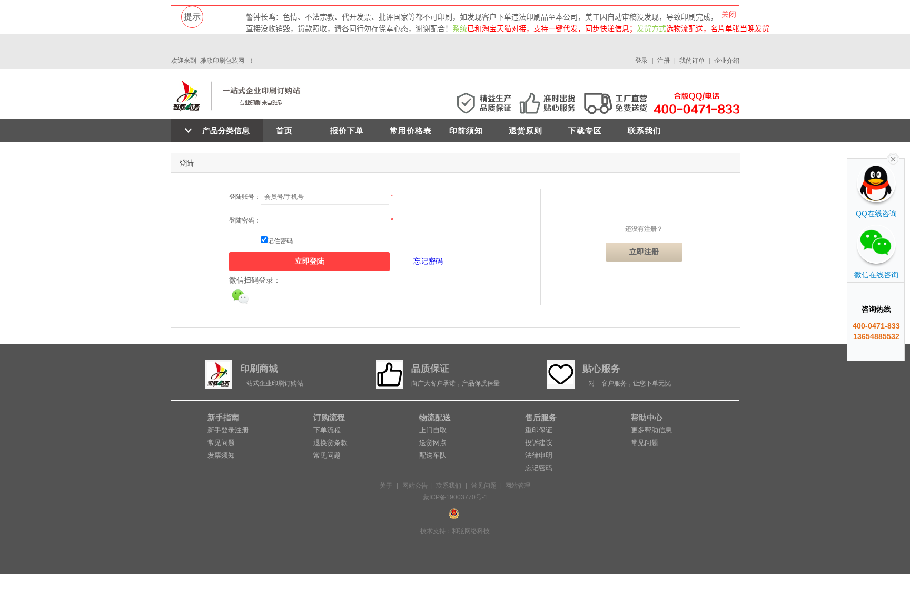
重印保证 (538, 430)
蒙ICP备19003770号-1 (455, 497)
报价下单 (347, 130)
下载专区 (585, 130)
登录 (641, 60)
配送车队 (433, 455)
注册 (663, 60)
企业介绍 (726, 60)
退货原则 (525, 130)
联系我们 (644, 130)
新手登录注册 (228, 430)
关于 (386, 485)
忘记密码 (428, 261)
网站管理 (517, 485)
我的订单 (692, 60)
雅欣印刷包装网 (222, 60)
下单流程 (327, 430)
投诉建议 (538, 443)
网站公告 (415, 485)
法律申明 (538, 455)
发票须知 (221, 455)
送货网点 (433, 443)
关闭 (728, 14)
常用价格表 (411, 130)
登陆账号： (245, 196)
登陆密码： (245, 220)
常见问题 (221, 443)
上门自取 (433, 430)
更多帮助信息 (651, 430)
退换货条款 (330, 443)
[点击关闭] (893, 158)
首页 (284, 130)
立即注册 (644, 252)
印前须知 (466, 130)
